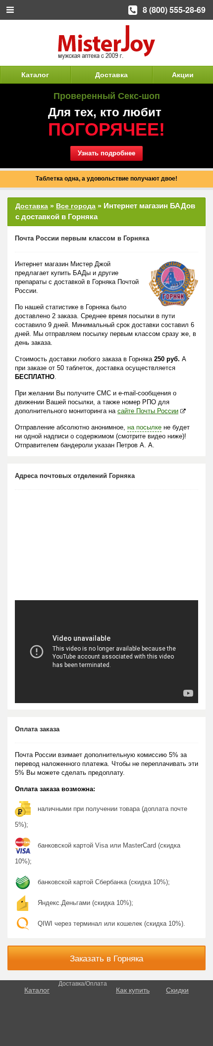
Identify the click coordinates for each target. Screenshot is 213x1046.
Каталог (35, 75)
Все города (76, 206)
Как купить (133, 990)
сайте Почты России (147, 411)
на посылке (144, 427)
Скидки (177, 990)
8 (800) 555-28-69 (174, 9)
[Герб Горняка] (173, 283)
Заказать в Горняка (106, 958)
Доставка (111, 75)
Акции (183, 75)
